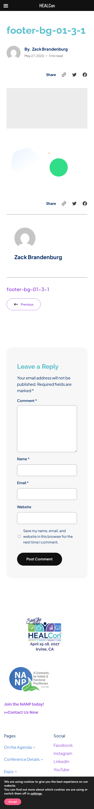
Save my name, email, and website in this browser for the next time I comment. (48, 536)
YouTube (61, 769)
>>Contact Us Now (21, 712)
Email (23, 482)
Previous (27, 304)
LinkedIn (61, 761)
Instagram (63, 753)
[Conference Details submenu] (42, 759)
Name (23, 459)
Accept (13, 802)
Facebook (63, 745)
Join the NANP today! (24, 704)
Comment (27, 400)
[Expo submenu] (16, 771)
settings (36, 794)
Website (24, 507)
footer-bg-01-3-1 (28, 289)
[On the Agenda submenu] (34, 747)
